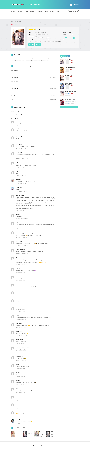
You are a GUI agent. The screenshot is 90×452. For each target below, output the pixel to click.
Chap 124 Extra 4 (15, 73)
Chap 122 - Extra (14, 81)
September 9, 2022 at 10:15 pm (22, 245)
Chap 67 (67, 95)
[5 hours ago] (71, 76)
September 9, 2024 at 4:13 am (22, 158)
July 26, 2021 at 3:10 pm (20, 392)
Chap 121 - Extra (14, 84)
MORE (58, 11)
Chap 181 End (68, 101)
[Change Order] (30, 66)
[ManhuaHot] (18, 4)
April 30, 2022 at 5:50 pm (21, 296)
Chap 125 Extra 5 (14, 70)
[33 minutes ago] (71, 60)
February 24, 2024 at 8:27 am (21, 191)
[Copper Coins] (62, 61)
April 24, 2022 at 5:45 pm (21, 303)
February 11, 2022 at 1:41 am (21, 327)
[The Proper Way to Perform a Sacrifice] (62, 69)
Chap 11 (67, 79)
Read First (31, 44)
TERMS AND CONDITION (47, 446)
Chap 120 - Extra (14, 88)
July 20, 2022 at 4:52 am (20, 280)
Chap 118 (13, 95)
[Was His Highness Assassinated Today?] (62, 85)
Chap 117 (13, 99)
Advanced (76, 4)
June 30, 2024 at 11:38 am (21, 167)
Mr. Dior (19, 21)
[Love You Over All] (13, 434)
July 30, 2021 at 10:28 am (20, 368)
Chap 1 (67, 71)
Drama (46, 11)
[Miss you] (25, 434)
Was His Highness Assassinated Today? (69, 84)
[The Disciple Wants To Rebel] (62, 102)
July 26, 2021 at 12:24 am (20, 400)
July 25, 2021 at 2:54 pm (20, 408)
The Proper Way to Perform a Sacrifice (71, 68)
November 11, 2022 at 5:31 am (21, 237)
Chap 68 (67, 93)
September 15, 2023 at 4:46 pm (22, 218)
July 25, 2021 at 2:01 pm (20, 423)
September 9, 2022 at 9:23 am (22, 253)
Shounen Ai (32, 11)
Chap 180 (67, 103)
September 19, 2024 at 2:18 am (22, 148)
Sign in (70, 11)
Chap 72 (67, 62)
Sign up (76, 11)
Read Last (38, 44)
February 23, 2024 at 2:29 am (21, 210)
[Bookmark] (74, 37)
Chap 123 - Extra (14, 77)
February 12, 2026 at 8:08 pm (21, 132)
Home (12, 21)
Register (17, 114)
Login (21, 114)
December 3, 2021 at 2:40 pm (21, 352)
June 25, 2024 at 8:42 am (21, 175)
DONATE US (20, 11)
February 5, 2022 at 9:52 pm (21, 335)
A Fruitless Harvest (69, 75)
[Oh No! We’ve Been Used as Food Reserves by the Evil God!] (48, 434)
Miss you (29, 431)
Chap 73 (67, 60)
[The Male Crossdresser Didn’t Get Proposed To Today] (36, 434)
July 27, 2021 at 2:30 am (20, 384)
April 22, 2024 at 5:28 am (21, 183)
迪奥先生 (59, 41)
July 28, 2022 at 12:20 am (21, 272)
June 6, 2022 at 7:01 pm (20, 288)
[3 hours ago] (71, 69)
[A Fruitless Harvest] (62, 77)
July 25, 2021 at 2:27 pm (20, 415)
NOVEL (26, 11)
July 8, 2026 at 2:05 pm (20, 125)
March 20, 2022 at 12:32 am (21, 311)
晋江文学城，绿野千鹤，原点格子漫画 (42, 38)
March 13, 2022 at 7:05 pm (21, 319)
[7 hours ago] (71, 85)
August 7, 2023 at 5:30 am (21, 228)
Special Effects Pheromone (70, 91)
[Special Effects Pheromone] (62, 94)
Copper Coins (68, 59)
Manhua (52, 11)
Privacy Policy (57, 446)
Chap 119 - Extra (14, 92)
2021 (70, 32)
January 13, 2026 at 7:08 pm (21, 140)
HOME (30, 4)
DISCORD (13, 11)
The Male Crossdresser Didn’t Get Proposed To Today (42, 434)
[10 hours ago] (72, 93)
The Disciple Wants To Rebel (71, 99)
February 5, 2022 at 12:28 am (21, 343)
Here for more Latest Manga (69, 107)
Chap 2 (67, 69)
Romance (40, 11)
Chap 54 (67, 86)
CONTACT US (37, 4)
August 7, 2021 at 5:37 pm (21, 360)
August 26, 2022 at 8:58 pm (21, 264)
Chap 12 (67, 77)
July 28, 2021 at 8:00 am (20, 376)
